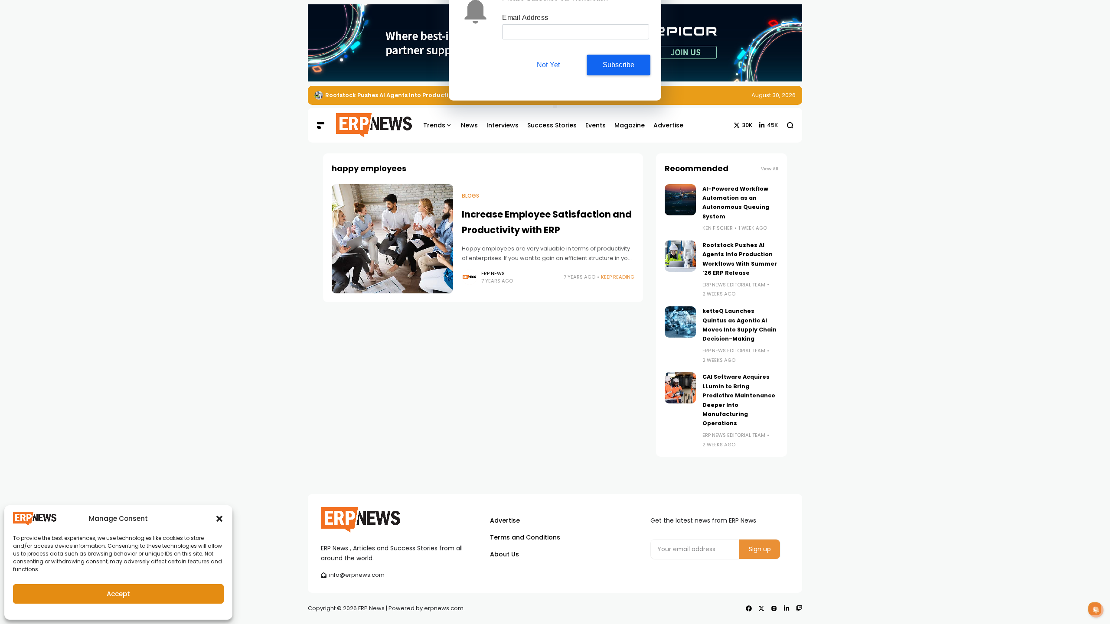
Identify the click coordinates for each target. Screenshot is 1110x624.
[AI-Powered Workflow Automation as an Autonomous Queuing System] (680, 199)
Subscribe (619, 79)
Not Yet (548, 79)
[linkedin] (787, 608)
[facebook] (749, 608)
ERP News (493, 273)
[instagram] (774, 608)
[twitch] (799, 608)
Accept (118, 593)
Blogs (470, 195)
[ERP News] (367, 125)
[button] (219, 518)
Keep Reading (617, 276)
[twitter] (761, 608)
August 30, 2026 (773, 95)
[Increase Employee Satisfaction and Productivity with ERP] (392, 238)
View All (769, 169)
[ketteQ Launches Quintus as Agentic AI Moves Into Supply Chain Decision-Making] (680, 322)
